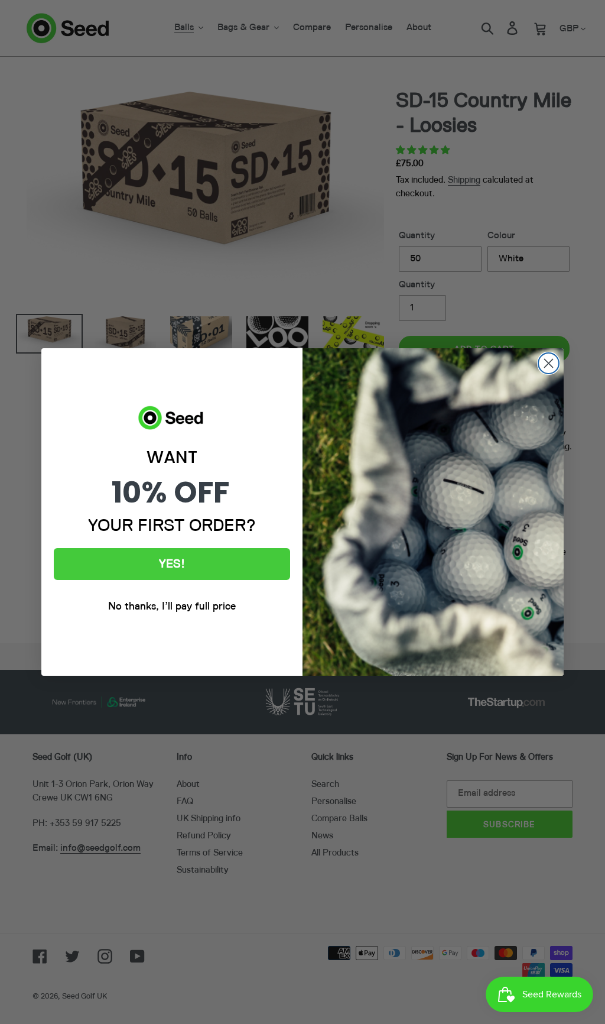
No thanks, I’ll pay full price (172, 606)
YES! (172, 564)
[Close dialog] (548, 363)
